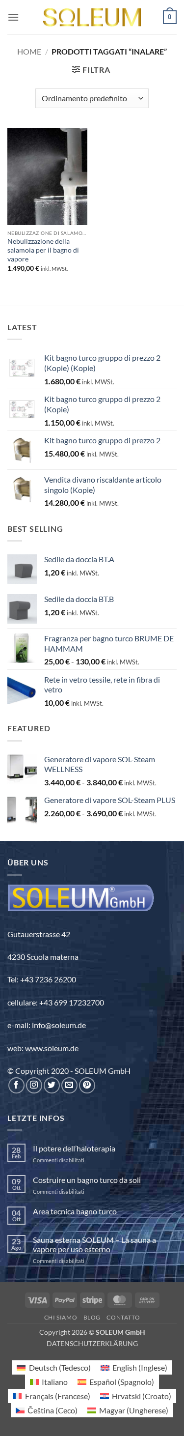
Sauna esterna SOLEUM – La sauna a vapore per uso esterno (94, 1244)
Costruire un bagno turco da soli (87, 1179)
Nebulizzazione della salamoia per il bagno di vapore (43, 249)
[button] (13, 17)
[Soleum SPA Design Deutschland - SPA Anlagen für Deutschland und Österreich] (92, 17)
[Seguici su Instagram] (34, 1085)
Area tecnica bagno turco (75, 1211)
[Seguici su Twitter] (52, 1085)
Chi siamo (61, 1317)
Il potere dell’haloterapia (74, 1148)
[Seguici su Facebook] (16, 1085)
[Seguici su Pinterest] (87, 1085)
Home (29, 51)
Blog (92, 1317)
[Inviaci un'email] (69, 1085)
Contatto (123, 1317)
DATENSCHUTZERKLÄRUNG (92, 1343)
